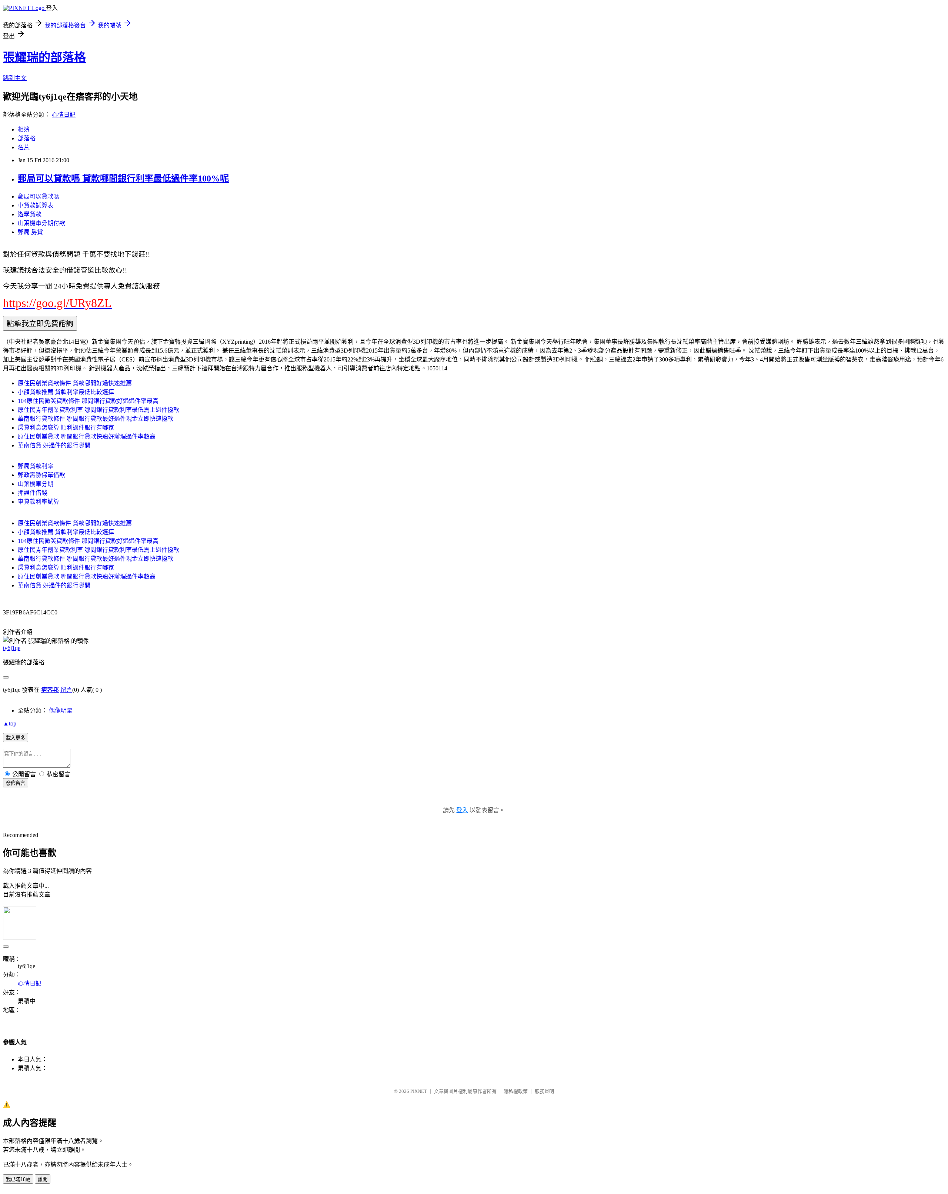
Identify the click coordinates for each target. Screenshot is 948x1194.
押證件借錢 (32, 493)
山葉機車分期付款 (41, 223)
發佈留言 (15, 783)
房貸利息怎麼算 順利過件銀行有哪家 (66, 427)
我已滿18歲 (18, 1179)
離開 (42, 1179)
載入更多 (15, 738)
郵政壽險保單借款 (41, 475)
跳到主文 (15, 78)
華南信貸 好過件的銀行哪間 (54, 445)
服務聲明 (544, 1091)
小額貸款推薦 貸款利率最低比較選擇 (66, 392)
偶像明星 (61, 710)
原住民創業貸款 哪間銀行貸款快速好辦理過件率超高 (87, 436)
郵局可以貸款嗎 (38, 196)
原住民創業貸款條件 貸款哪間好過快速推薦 (75, 383)
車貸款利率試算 (38, 501)
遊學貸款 (29, 214)
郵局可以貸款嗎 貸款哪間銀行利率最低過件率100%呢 (123, 178)
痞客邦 (50, 690)
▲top (9, 723)
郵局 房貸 (30, 232)
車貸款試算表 (35, 205)
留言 (66, 690)
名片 (24, 147)
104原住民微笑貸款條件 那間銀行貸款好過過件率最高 (88, 401)
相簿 (24, 129)
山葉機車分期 (35, 484)
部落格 (27, 138)
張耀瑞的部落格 (44, 57)
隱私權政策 (516, 1091)
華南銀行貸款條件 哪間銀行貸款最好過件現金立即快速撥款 (95, 419)
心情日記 (64, 114)
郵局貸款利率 (35, 466)
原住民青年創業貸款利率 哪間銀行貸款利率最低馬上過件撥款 (98, 410)
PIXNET (418, 1091)
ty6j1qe (11, 648)
